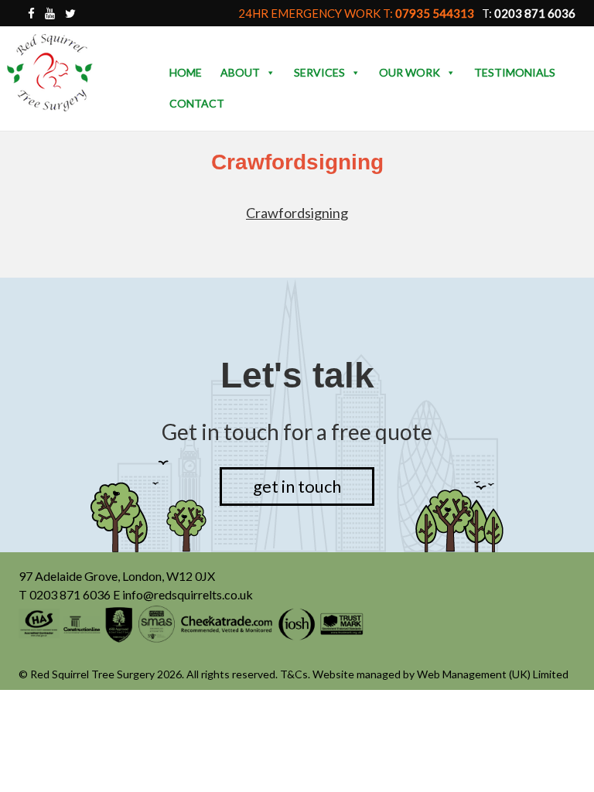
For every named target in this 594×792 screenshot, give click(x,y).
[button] (270, 72)
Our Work (409, 72)
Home (185, 72)
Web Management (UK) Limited (492, 674)
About (240, 72)
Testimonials (514, 72)
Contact (196, 103)
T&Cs (294, 674)
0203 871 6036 (70, 594)
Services (319, 72)
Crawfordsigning (297, 212)
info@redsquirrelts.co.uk (187, 594)
